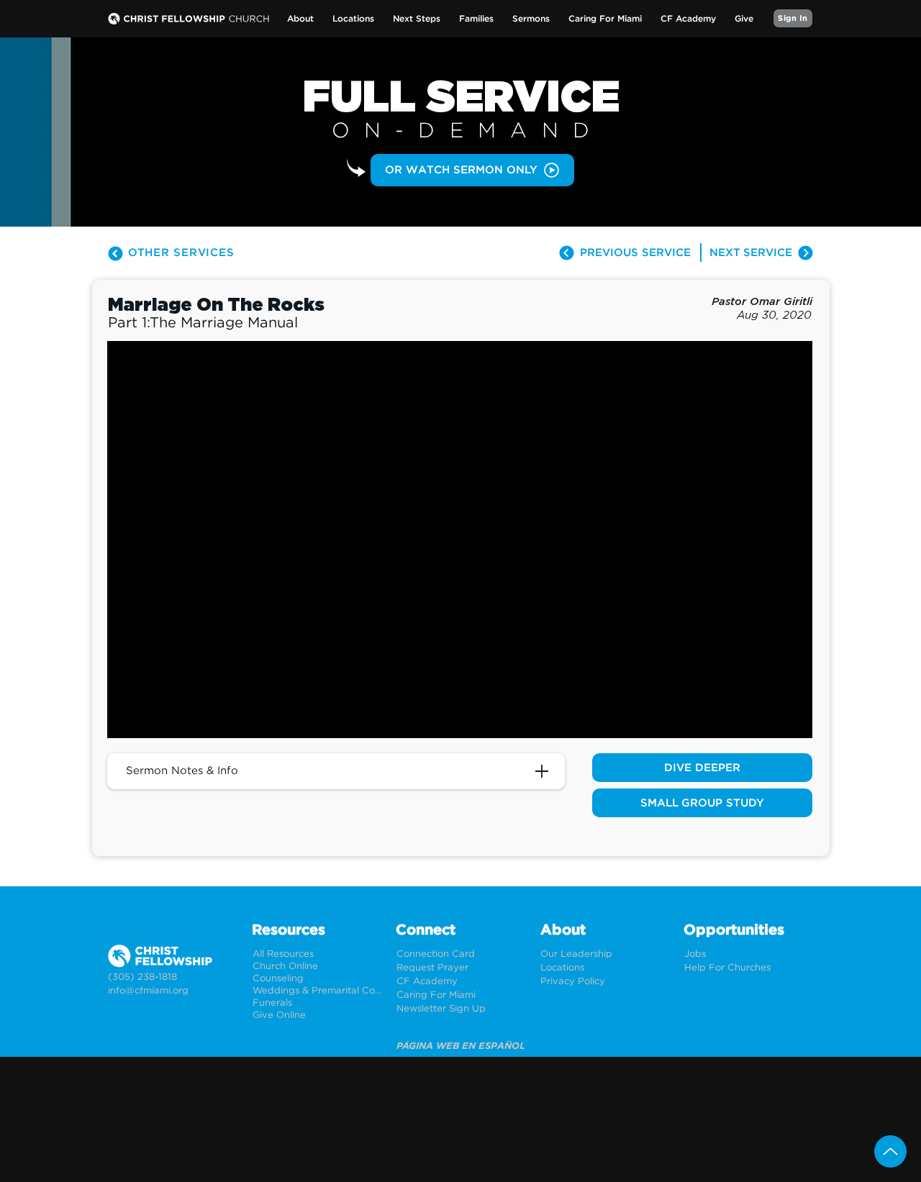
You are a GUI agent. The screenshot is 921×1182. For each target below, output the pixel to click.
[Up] (890, 1151)
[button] (300, 19)
